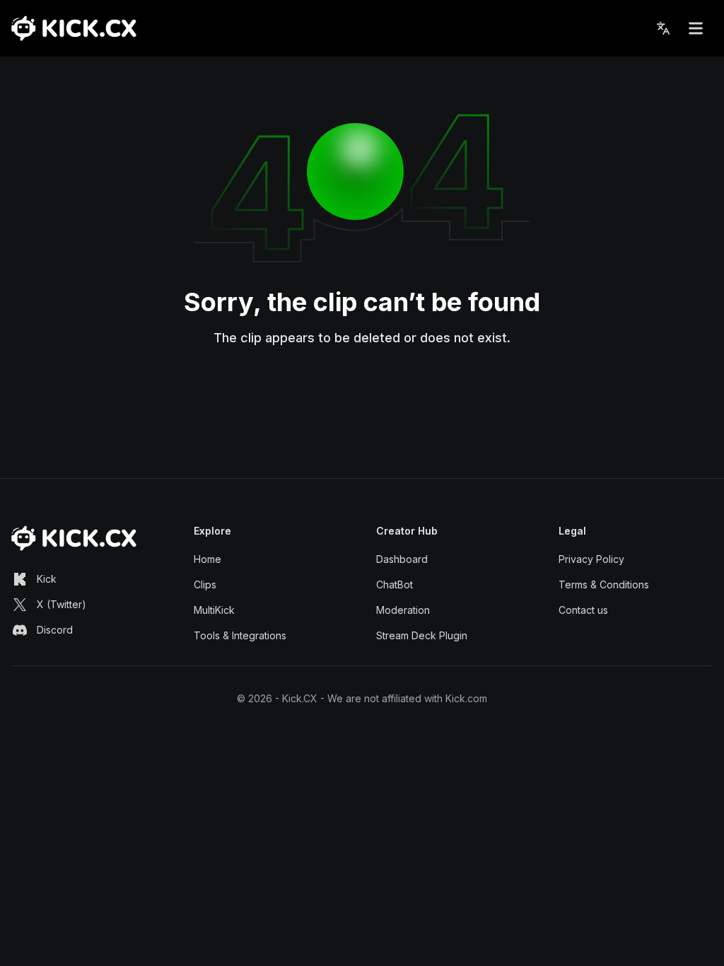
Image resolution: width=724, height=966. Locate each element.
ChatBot (394, 584)
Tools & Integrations (240, 635)
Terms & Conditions (604, 584)
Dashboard (402, 559)
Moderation (403, 610)
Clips (205, 584)
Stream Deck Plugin (421, 635)
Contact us (583, 610)
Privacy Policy (591, 559)
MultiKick (214, 610)
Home (207, 559)
